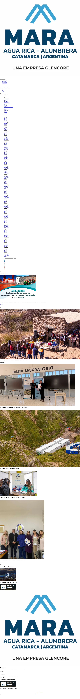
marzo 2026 (5, 120)
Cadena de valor (6, 99)
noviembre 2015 (6, 205)
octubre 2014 (6, 216)
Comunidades (4, 81)
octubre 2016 (6, 196)
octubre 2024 (6, 131)
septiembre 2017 (6, 187)
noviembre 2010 (6, 254)
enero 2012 (5, 243)
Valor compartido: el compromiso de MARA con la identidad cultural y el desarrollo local (13, 669)
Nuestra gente (6, 110)
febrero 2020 (5, 172)
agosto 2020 (5, 169)
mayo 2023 (5, 143)
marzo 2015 (5, 212)
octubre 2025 (6, 123)
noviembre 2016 (6, 195)
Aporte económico (4, 80)
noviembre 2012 (6, 235)
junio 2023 (5, 142)
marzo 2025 (5, 128)
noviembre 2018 (6, 175)
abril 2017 (5, 191)
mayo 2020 (5, 170)
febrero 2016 (5, 203)
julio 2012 (5, 238)
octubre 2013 (6, 226)
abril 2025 (5, 127)
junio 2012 (5, 239)
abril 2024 (5, 135)
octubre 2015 (6, 206)
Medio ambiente (4, 83)
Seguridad (5, 112)
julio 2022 (5, 151)
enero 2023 (5, 146)
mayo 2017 (5, 190)
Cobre (5, 100)
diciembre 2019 (6, 173)
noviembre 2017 (6, 185)
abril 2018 (5, 181)
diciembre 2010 (6, 253)
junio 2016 (5, 199)
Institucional (5, 105)
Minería (5, 108)
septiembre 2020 (6, 168)
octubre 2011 (6, 246)
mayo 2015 (5, 210)
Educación (5, 104)
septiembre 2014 (6, 217)
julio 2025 (5, 125)
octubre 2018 (6, 176)
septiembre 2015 (6, 207)
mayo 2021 (5, 162)
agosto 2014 (5, 218)
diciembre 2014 (6, 214)
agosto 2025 (5, 124)
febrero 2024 (5, 136)
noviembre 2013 (6, 225)
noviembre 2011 (6, 245)
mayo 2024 (5, 134)
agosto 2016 (5, 198)
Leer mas (1, 304)
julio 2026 (5, 117)
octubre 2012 (6, 236)
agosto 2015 (5, 208)
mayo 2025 (5, 126)
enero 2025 (5, 130)
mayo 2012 (5, 240)
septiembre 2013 (6, 227)
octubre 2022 (6, 149)
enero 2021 (5, 165)
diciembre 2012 (6, 234)
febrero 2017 (5, 193)
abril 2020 (5, 171)
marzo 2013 (5, 232)
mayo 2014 (5, 220)
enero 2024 (5, 137)
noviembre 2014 (6, 215)
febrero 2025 (5, 129)
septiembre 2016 (6, 197)
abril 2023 (5, 144)
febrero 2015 (5, 213)
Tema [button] (2, 90)
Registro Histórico (4, 82)
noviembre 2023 (6, 138)
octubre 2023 (6, 139)
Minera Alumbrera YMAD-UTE (8, 107)
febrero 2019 (5, 174)
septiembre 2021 (6, 159)
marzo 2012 (5, 242)
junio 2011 (5, 249)
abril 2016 (5, 201)
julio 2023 (5, 141)
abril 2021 (5, 163)
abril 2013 (5, 231)
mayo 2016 (5, 200)
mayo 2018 (5, 180)
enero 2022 (5, 156)
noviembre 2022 (6, 148)
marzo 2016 (5, 202)
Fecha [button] (3, 91)
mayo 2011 (5, 250)
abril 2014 (5, 221)
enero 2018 (5, 184)
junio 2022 (5, 152)
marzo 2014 (5, 222)
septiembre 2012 (6, 237)
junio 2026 (5, 118)
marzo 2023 (5, 145)
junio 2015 (5, 209)
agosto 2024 (5, 132)
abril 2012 (5, 241)
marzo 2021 (5, 164)
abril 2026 (5, 119)
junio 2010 (5, 257)
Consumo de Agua (6, 102)
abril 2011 (5, 251)
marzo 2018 (5, 182)
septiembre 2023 (6, 140)
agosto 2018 (5, 178)
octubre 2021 (6, 158)
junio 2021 (5, 161)
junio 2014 (5, 219)
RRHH (5, 111)
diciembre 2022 (6, 147)
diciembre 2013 (6, 224)
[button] (1, 77)
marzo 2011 (5, 252)
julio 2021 (5, 160)
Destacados (5, 103)
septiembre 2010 (6, 255)
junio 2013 (5, 229)
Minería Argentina (6, 109)
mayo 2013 (5, 230)
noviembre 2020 (6, 166)
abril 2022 (5, 154)
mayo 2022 (5, 153)
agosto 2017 (5, 188)
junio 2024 (5, 133)
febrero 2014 (5, 223)
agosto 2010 (5, 256)
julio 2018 (5, 179)
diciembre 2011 (6, 244)
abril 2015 (5, 211)
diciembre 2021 (6, 157)
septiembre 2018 (6, 177)
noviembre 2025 (6, 122)
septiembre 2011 (6, 247)
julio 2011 (5, 248)
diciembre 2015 (6, 204)
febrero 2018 (5, 183)
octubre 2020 (6, 167)
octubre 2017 (6, 186)
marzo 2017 (5, 192)
